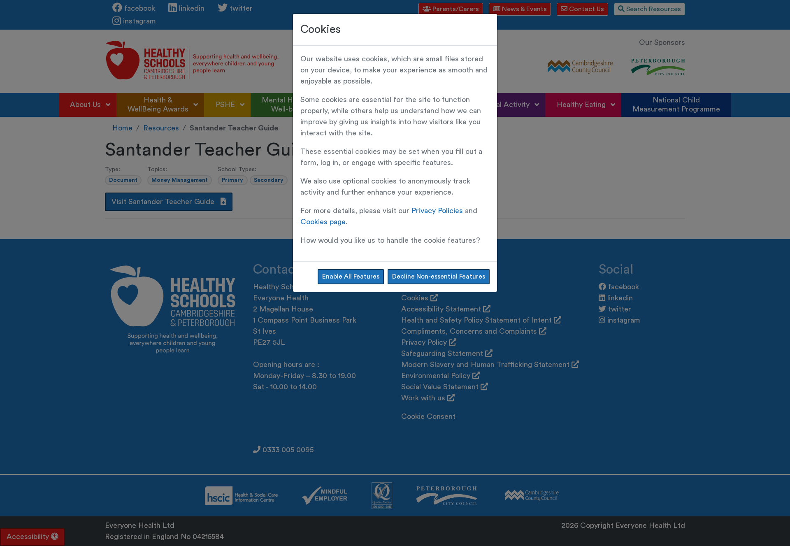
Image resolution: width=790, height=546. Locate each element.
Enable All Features (350, 276)
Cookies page (323, 221)
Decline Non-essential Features (438, 276)
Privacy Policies (437, 210)
